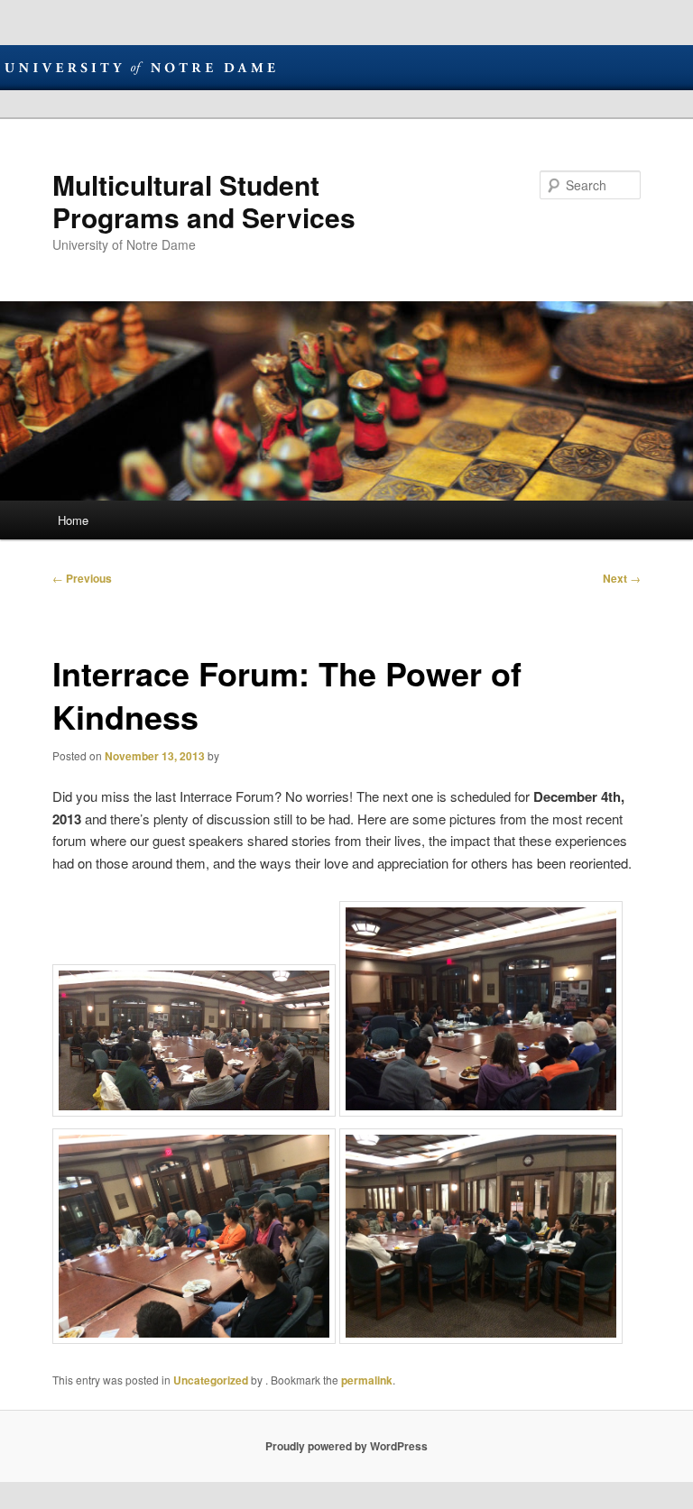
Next (622, 578)
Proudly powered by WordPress (346, 1446)
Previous (82, 578)
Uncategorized (210, 1380)
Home (73, 520)
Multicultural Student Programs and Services (204, 200)
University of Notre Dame (140, 67)
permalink (367, 1380)
